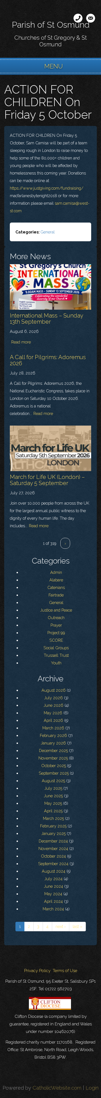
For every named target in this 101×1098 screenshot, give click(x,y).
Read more (21, 342)
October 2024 (53, 856)
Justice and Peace (56, 610)
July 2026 (53, 697)
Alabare (56, 579)
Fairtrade (56, 595)
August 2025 (53, 780)
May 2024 (53, 893)
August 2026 (54, 690)
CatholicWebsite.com (57, 1088)
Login (92, 1088)
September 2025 (54, 773)
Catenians (56, 587)
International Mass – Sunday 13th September (46, 318)
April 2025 (53, 810)
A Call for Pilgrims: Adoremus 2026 (48, 360)
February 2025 (53, 826)
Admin (56, 572)
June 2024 (53, 886)
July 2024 (53, 878)
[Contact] (78, 18)
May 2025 (53, 803)
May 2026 (53, 712)
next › (61, 926)
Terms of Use (65, 970)
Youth (56, 662)
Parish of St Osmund (50, 25)
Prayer (56, 625)
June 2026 (53, 705)
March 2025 (53, 818)
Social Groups (56, 647)
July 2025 (53, 788)
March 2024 (53, 908)
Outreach (56, 617)
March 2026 (53, 727)
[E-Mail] (90, 18)
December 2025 (53, 750)
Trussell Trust (56, 655)
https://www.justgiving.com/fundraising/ (46, 188)
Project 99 (56, 632)
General (47, 232)
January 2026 (53, 743)
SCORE (56, 640)
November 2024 (53, 848)
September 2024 (53, 863)
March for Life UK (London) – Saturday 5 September (47, 480)
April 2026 (53, 720)
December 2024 (53, 841)
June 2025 (53, 795)
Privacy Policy (37, 970)
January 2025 (53, 833)
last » (77, 926)
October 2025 (53, 765)
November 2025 (53, 758)
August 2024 (53, 871)
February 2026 (53, 735)
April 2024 (53, 901)
